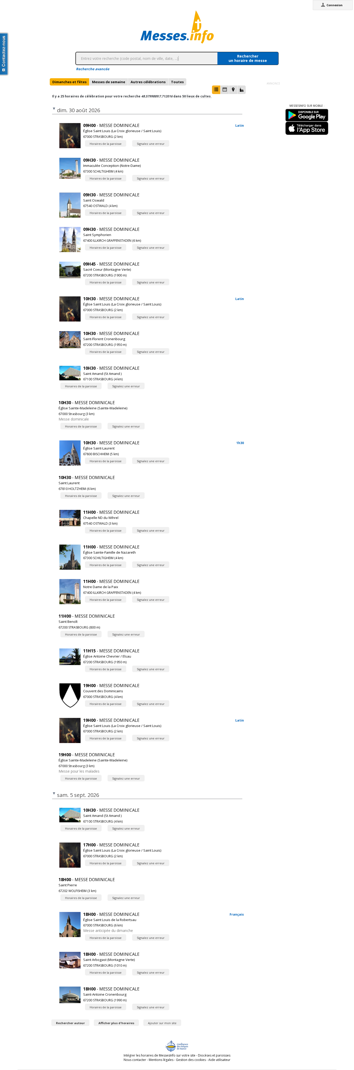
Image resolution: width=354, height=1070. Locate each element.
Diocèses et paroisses (214, 1055)
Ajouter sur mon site (162, 1023)
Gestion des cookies (191, 1060)
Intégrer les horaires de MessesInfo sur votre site (159, 1055)
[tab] (69, 81)
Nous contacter (135, 1060)
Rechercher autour (70, 1023)
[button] (216, 89)
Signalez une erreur (151, 144)
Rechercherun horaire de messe (248, 58)
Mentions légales (161, 1060)
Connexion (335, 5)
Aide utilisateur (219, 1060)
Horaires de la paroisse (106, 144)
